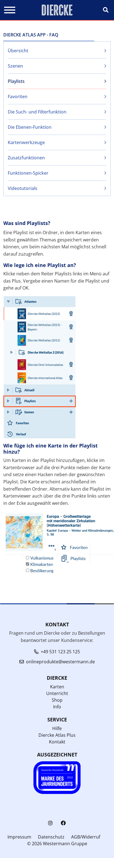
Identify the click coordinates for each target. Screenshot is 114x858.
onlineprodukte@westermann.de (60, 662)
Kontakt (57, 742)
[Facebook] (63, 823)
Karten (57, 687)
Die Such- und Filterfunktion (37, 112)
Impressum (19, 837)
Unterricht (57, 693)
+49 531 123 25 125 (60, 652)
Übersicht (18, 51)
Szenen (15, 66)
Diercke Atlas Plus (57, 735)
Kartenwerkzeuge (26, 142)
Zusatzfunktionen (26, 158)
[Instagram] (50, 823)
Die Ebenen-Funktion (29, 127)
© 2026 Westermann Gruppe (57, 843)
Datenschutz (51, 837)
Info (57, 707)
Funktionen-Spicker (28, 173)
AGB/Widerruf (85, 837)
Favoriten (17, 96)
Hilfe (57, 728)
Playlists (16, 81)
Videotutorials (22, 188)
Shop (57, 700)
